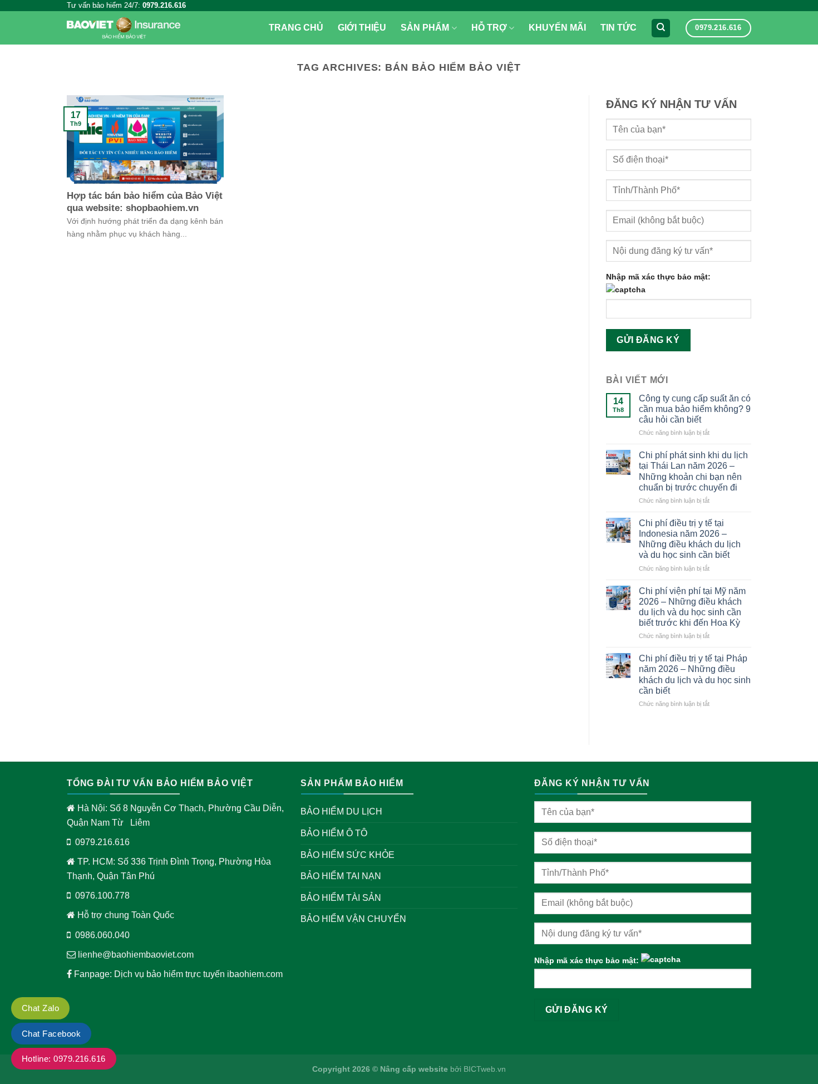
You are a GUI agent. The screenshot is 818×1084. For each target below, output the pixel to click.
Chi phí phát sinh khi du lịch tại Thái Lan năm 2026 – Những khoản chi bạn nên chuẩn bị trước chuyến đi (693, 471)
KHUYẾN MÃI (557, 27)
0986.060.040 (102, 935)
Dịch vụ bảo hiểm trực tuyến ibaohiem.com (198, 974)
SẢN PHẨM (425, 27)
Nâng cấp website (414, 1069)
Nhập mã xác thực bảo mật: (658, 276)
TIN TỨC (618, 27)
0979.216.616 (102, 842)
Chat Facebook (51, 1033)
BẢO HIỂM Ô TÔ (333, 833)
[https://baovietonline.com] (123, 28)
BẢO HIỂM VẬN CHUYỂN (353, 919)
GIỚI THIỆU (362, 27)
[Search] (661, 28)
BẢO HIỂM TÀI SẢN (340, 897)
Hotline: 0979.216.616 (64, 1058)
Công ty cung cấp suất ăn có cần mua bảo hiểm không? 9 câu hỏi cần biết (695, 409)
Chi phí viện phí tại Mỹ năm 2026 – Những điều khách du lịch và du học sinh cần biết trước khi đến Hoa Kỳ (692, 607)
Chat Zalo (40, 1008)
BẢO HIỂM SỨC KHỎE (347, 855)
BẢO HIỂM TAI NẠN (340, 876)
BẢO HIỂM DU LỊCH (341, 811)
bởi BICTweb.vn (477, 1069)
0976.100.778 (102, 895)
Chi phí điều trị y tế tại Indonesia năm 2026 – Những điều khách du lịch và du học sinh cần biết (690, 539)
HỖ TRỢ (489, 27)
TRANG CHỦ (296, 27)
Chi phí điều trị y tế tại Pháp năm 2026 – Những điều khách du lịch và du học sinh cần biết (695, 674)
